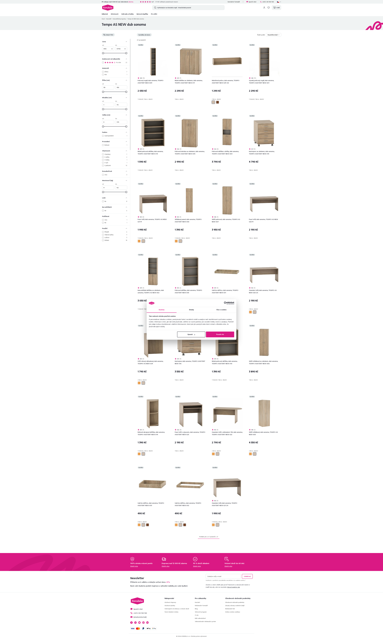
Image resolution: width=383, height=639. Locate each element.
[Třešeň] (217, 102)
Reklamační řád (230, 609)
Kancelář (108, 19)
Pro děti (154, 14)
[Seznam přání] (268, 7)
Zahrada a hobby (127, 14)
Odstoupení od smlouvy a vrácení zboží (177, 609)
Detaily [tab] (191, 310)
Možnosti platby (170, 605)
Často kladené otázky (171, 612)
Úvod (103, 19)
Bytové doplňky (142, 14)
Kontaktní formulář (234, 2)
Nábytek (105, 14)
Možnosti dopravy (170, 602)
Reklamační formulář (201, 605)
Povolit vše (220, 334)
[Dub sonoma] (213, 102)
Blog (196, 609)
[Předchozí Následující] (153, 61)
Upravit (190, 334)
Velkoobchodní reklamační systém (205, 621)
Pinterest (143, 622)
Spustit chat (252, 2)
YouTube (139, 622)
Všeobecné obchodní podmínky (234, 602)
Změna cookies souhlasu (232, 612)
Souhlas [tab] (161, 310)
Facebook (131, 622)
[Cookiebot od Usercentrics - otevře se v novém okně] (225, 303)
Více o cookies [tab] (221, 310)
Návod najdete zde (233, 587)
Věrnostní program (201, 612)
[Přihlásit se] (264, 7)
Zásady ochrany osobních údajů (234, 605)
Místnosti (114, 14)
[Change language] (279, 2)
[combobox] (273, 34)
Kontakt (197, 602)
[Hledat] (154, 7)
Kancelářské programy (119, 19)
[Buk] (139, 241)
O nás (196, 615)
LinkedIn (147, 622)
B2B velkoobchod (200, 618)
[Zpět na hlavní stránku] (108, 7)
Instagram (135, 622)
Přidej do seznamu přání (167, 45)
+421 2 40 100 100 (268, 2)
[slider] (103, 53)
